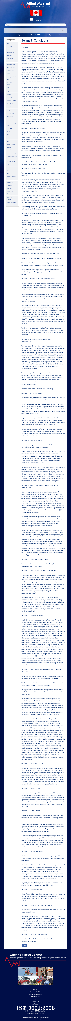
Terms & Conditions (35, 994)
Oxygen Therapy (11, 161)
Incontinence (10, 116)
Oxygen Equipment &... (12, 157)
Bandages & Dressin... (10, 60)
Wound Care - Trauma (10, 198)
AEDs (8, 43)
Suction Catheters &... (11, 178)
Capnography (10, 70)
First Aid (9, 107)
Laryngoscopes (11, 144)
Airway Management (10, 51)
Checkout (62, 35)
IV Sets (8, 131)
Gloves (8, 110)
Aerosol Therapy (11, 47)
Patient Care (10, 165)
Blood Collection (11, 64)
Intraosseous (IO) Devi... (11, 124)
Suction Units (10, 182)
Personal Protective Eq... (12, 169)
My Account (53, 35)
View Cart (35, 1002)
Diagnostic (9, 91)
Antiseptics (9, 55)
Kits (8, 141)
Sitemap (29, 1013)
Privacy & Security (39, 1013)
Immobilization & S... (12, 113)
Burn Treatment (11, 67)
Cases (8, 73)
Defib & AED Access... (10, 83)
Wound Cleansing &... (11, 204)
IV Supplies (9, 138)
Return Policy (35, 996)
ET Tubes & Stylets (11, 100)
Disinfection (10, 94)
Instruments (10, 120)
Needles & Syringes (12, 153)
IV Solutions (10, 135)
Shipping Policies (35, 992)
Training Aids (10, 185)
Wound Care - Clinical (10, 193)
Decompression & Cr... (11, 78)
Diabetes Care (10, 88)
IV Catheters (10, 128)
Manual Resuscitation (10, 149)
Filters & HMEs (10, 104)
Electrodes (9, 97)
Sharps (8, 173)
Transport (9, 188)
